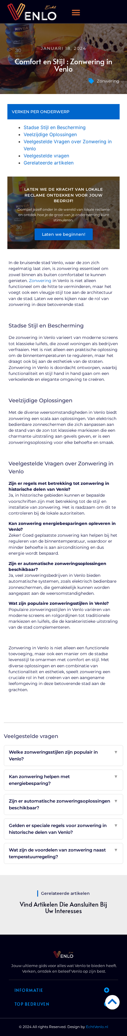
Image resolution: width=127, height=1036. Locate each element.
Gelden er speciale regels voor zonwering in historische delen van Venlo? (63, 829)
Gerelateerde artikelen (49, 163)
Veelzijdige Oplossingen (50, 134)
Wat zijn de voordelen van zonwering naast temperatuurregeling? (63, 853)
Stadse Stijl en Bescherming (55, 127)
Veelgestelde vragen (46, 156)
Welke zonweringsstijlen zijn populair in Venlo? (63, 755)
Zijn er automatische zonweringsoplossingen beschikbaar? (63, 804)
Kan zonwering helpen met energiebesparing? (63, 780)
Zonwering (108, 81)
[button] (118, 10)
